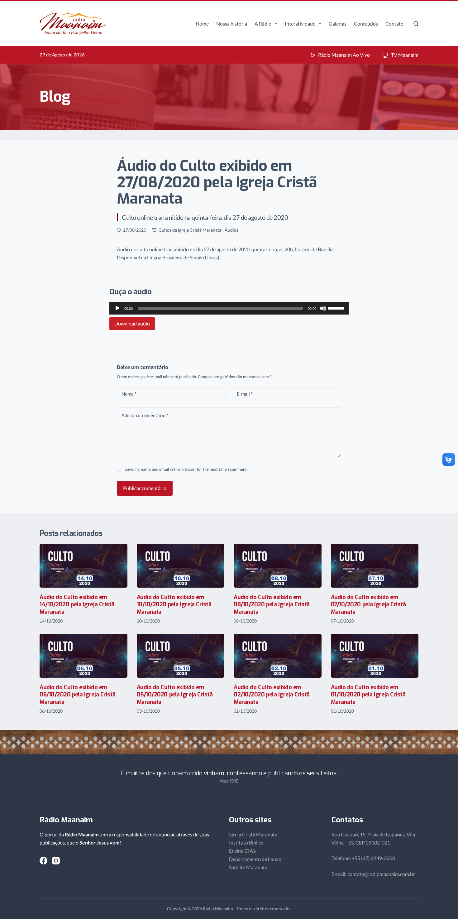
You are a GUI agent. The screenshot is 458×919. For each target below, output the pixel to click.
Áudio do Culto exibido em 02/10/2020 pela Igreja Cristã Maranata (272, 695)
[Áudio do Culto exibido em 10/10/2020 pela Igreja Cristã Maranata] (181, 566)
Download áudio (132, 323)
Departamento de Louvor (256, 859)
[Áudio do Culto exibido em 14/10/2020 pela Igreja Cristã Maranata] (83, 566)
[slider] (337, 307)
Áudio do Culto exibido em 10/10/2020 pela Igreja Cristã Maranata (174, 605)
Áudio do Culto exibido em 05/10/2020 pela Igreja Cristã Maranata (175, 695)
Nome (129, 394)
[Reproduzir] (117, 308)
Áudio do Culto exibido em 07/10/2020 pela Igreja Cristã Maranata (368, 605)
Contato (394, 23)
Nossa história (231, 23)
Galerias (337, 23)
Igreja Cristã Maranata (253, 834)
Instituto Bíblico (246, 842)
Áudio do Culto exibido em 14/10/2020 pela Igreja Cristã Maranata (77, 605)
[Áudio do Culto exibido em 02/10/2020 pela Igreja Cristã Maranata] (278, 656)
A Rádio (263, 23)
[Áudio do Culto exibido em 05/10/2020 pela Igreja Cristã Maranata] (181, 656)
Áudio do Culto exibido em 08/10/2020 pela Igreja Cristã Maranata (272, 605)
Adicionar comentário (145, 415)
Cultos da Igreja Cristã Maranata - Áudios (198, 230)
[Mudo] (323, 308)
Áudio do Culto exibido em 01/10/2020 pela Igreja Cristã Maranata (368, 695)
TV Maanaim (404, 55)
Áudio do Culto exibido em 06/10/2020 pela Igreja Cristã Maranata (78, 695)
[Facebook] (43, 860)
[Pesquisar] (415, 23)
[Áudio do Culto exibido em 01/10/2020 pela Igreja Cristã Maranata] (375, 656)
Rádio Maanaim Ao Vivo (344, 55)
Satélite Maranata (248, 867)
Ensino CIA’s (242, 851)
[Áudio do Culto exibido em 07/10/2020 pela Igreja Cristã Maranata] (375, 566)
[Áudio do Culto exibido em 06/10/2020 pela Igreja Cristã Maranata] (83, 656)
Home (202, 23)
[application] (229, 308)
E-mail (245, 394)
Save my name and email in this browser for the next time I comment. (186, 469)
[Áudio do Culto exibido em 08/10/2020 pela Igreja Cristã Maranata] (278, 566)
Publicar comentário (144, 488)
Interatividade (300, 23)
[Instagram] (56, 860)
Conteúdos (366, 23)
